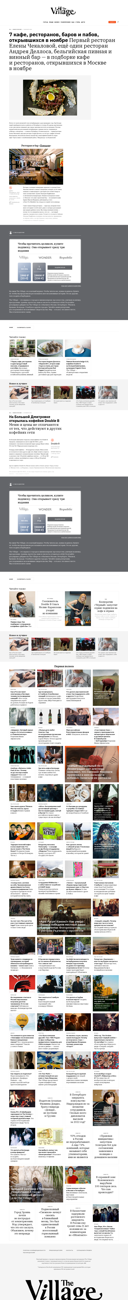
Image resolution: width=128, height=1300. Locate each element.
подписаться (60, 267)
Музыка (13, 842)
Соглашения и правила (84, 1250)
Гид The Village (42, 689)
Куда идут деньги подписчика (71, 286)
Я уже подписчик (18, 232)
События (68, 1186)
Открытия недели (43, 359)
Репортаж (13, 689)
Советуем (68, 804)
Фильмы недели (42, 804)
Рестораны (13, 619)
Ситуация (41, 842)
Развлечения (65, 22)
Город (45, 22)
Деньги (12, 1033)
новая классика (15, 765)
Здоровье (68, 689)
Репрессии (13, 995)
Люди (51, 22)
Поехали (45, 145)
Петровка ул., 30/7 (14, 192)
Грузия (40, 956)
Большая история (72, 763)
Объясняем (97, 689)
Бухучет (40, 727)
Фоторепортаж (43, 918)
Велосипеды (69, 956)
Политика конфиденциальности (34, 1250)
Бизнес (57, 22)
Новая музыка (98, 803)
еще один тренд (98, 994)
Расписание (41, 995)
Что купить (69, 727)
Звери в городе (70, 842)
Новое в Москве (17, 29)
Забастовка (41, 880)
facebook (55, 457)
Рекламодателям (29, 1252)
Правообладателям (55, 1250)
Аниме (95, 842)
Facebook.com (15, 202)
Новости (50, 1098)
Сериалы (13, 727)
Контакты (69, 1250)
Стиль (77, 22)
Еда (72, 22)
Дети (83, 22)
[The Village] (64, 12)
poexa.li (11, 204)
